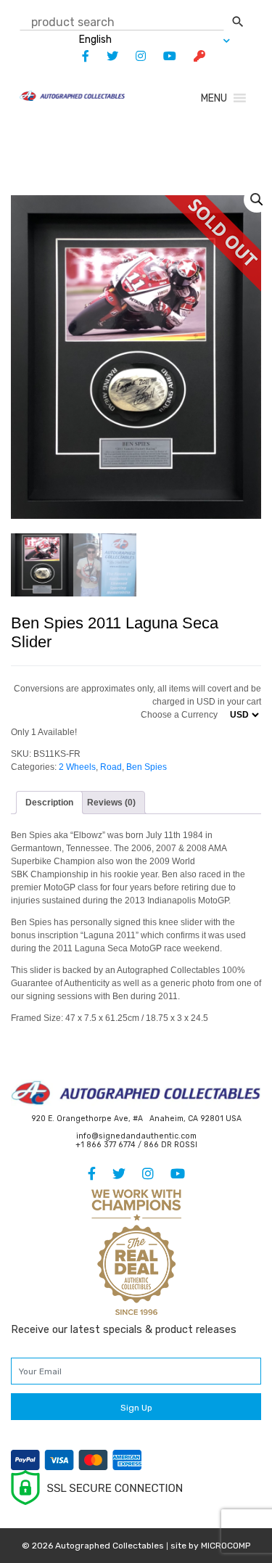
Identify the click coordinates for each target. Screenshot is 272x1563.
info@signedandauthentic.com (136, 1136)
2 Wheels (77, 767)
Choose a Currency (179, 715)
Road (111, 767)
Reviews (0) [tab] (111, 802)
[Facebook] (78, 56)
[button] (214, 98)
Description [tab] (49, 802)
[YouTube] (162, 56)
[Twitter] (105, 56)
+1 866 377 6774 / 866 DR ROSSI (136, 1144)
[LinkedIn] (133, 56)
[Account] (192, 56)
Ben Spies (146, 767)
